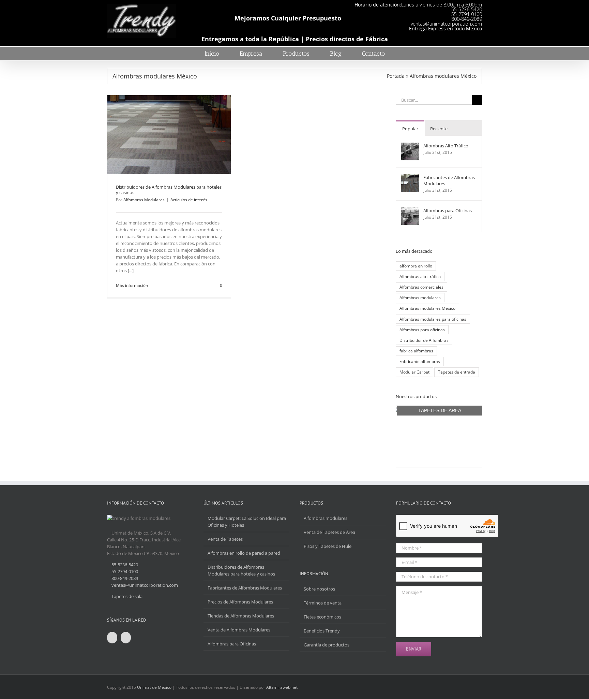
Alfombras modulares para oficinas (432, 319)
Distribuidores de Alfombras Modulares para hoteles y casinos (169, 189)
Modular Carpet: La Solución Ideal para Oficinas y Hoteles (247, 521)
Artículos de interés (188, 200)
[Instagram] (126, 637)
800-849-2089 (466, 19)
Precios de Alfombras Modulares (240, 602)
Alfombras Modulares (144, 200)
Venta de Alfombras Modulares (239, 630)
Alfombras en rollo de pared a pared (244, 553)
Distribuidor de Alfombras (424, 340)
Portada (396, 76)
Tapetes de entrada (456, 372)
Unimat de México (154, 687)
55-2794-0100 (466, 14)
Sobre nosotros (319, 589)
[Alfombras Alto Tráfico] (410, 146)
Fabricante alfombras (419, 361)
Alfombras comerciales (421, 287)
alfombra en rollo (415, 265)
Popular (410, 129)
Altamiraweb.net (282, 687)
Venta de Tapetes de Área (329, 532)
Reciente (439, 129)
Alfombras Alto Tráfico (445, 146)
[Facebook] (112, 637)
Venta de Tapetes (225, 539)
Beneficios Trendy (322, 631)
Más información (132, 285)
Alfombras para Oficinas (447, 210)
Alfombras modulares (420, 297)
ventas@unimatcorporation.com (446, 23)
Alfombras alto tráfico (420, 276)
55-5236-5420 (466, 9)
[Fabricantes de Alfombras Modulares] (410, 178)
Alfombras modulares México (427, 308)
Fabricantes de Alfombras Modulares (449, 180)
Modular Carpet (414, 372)
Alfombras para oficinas (422, 329)
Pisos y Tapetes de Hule (327, 546)
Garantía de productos (326, 645)
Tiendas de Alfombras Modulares (241, 616)
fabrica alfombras (416, 350)
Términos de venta (323, 603)
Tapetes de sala (126, 596)
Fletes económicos (322, 617)
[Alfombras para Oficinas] (410, 211)
